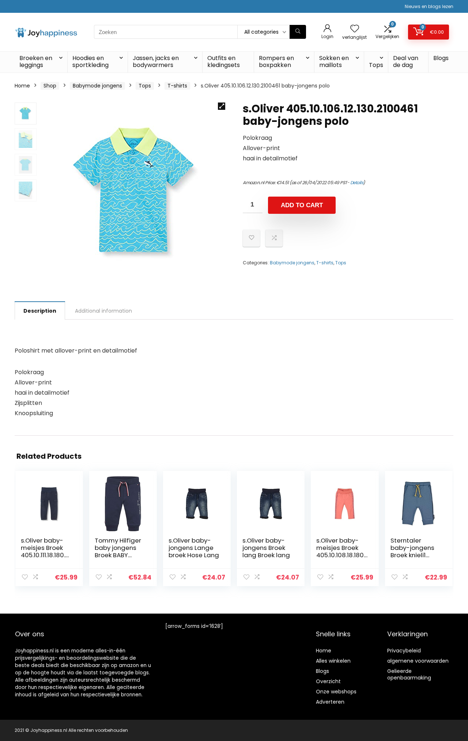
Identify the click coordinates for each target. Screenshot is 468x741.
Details (356, 182)
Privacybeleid (404, 650)
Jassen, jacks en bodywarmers (156, 61)
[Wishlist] (354, 29)
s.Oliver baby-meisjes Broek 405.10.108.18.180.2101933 (340, 551)
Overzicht (328, 681)
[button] (221, 106)
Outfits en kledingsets (223, 61)
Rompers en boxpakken (276, 61)
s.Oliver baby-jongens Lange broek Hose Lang (194, 547)
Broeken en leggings (35, 61)
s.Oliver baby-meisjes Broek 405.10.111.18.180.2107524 (46, 551)
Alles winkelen (333, 660)
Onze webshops (336, 691)
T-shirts (177, 85)
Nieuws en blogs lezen (429, 6)
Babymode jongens (97, 85)
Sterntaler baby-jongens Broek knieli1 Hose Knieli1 (412, 551)
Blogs (441, 58)
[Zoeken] (298, 32)
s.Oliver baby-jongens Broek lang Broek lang (266, 547)
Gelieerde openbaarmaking (409, 674)
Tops (376, 65)
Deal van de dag (405, 61)
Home (22, 85)
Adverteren (330, 701)
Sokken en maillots (334, 61)
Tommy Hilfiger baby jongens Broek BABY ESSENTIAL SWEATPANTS (118, 555)
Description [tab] (39, 310)
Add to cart (302, 205)
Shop (50, 85)
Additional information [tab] (103, 310)
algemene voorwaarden (418, 660)
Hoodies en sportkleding (90, 61)
